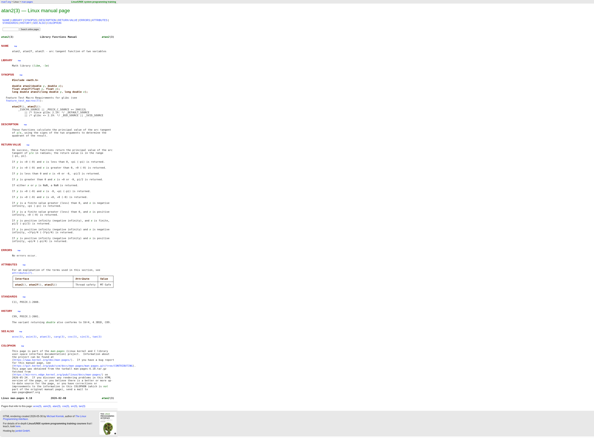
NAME (6, 20)
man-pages (27, 1)
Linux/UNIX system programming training (93, 1)
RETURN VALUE (67, 20)
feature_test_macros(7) (23, 100)
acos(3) (17, 336)
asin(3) (31, 336)
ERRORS (84, 20)
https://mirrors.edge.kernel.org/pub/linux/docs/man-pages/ (58, 374)
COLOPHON (54, 23)
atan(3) (45, 336)
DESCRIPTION (47, 20)
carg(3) (59, 336)
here (17, 426)
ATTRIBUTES (100, 20)
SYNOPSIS (30, 20)
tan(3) (97, 336)
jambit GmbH (22, 430)
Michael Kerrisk (55, 416)
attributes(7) (22, 272)
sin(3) (84, 336)
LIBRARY (17, 20)
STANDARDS (10, 23)
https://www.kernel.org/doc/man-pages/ (42, 359)
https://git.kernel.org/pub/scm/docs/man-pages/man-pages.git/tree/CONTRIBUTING (73, 365)
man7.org (6, 1)
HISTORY (25, 23)
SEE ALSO (39, 23)
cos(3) (72, 336)
